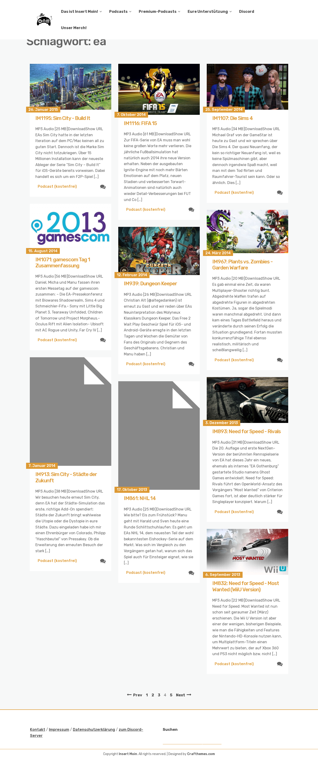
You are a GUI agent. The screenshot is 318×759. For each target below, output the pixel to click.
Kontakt (37, 729)
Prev (137, 695)
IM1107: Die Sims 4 (232, 118)
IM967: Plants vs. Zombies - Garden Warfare (242, 265)
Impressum (59, 729)
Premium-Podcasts (157, 11)
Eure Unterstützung (208, 11)
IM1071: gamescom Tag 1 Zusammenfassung (62, 262)
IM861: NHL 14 (140, 498)
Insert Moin (128, 754)
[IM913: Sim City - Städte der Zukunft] (70, 411)
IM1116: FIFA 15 (140, 123)
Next (180, 695)
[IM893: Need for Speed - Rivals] (247, 400)
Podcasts (118, 11)
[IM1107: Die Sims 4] (247, 87)
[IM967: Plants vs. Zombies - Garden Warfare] (247, 231)
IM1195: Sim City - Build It (62, 118)
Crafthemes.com (201, 754)
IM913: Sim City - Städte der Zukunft (66, 477)
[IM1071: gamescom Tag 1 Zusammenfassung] (70, 227)
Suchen (170, 729)
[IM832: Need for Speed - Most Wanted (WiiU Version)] (247, 552)
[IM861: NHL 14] (159, 435)
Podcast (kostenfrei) (57, 186)
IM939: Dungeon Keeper (150, 283)
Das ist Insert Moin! (79, 11)
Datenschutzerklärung (94, 729)
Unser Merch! (74, 28)
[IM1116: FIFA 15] (159, 89)
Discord (246, 11)
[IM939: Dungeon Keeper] (159, 251)
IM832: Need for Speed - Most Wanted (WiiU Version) (245, 586)
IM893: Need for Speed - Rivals (246, 431)
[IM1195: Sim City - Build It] (70, 87)
